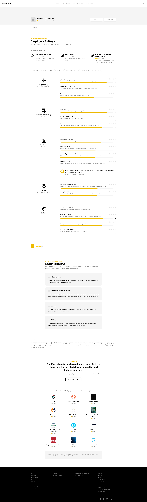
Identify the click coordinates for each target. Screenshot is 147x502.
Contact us (100, 477)
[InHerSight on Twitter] (107, 499)
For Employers (89, 3)
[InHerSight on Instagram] (114, 499)
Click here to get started (73, 379)
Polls (73, 3)
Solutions (55, 473)
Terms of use (101, 481)
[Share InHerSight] (100, 499)
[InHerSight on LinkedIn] (111, 499)
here (43, 347)
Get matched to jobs (36, 484)
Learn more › (94, 88)
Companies (57, 3)
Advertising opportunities (82, 473)
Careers (100, 475)
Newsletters (80, 3)
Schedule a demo (57, 475)
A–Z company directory (104, 489)
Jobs (63, 3)
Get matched (50, 21)
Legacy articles (102, 487)
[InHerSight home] (7, 4)
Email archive (101, 491)
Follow (111, 19)
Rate (97, 19)
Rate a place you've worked (38, 486)
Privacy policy (101, 479)
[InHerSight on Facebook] (103, 499)
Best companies (35, 477)
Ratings (34, 27)
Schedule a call (79, 475)
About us (100, 473)
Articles (68, 3)
